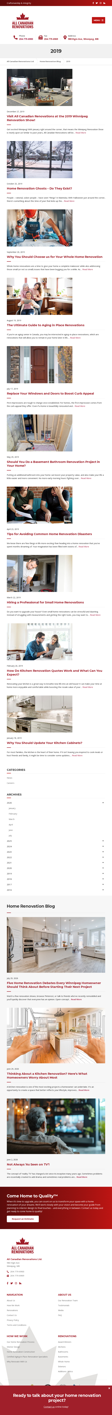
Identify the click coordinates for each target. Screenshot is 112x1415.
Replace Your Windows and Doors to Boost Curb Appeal (50, 393)
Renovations (12, 1310)
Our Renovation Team (68, 1300)
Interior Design (13, 1347)
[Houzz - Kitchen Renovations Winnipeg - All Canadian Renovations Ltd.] (104, 3)
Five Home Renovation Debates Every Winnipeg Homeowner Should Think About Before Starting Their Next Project (54, 985)
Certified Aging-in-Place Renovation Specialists (27, 1356)
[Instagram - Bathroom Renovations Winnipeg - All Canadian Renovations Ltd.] (16, 1283)
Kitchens (62, 1347)
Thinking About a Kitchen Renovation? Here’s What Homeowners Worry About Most (47, 1075)
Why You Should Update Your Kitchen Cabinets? (44, 743)
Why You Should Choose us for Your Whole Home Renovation (55, 257)
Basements (63, 1356)
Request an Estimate (23, 1219)
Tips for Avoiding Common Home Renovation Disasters (49, 534)
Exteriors (62, 1366)
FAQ (60, 1315)
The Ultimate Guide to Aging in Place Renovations (45, 325)
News (9, 777)
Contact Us (12, 1315)
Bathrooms (63, 1351)
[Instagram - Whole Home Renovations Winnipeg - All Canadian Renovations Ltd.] (100, 3)
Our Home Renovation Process (20, 1342)
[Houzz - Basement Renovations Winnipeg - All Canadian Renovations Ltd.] (20, 1283)
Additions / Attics (65, 1371)
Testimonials (63, 1305)
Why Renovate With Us (17, 1361)
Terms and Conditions (16, 1325)
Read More (81, 132)
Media (61, 1310)
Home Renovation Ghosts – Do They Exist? (39, 188)
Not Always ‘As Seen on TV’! (28, 1164)
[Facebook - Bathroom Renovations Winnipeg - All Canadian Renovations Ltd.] (93, 3)
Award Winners (64, 1342)
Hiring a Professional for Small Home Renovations (45, 602)
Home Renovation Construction (21, 1351)
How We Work (13, 1305)
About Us (11, 1300)
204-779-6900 (26, 39)
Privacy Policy (13, 1320)
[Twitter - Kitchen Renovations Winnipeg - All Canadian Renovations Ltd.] (97, 3)
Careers (10, 783)
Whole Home (64, 1361)
